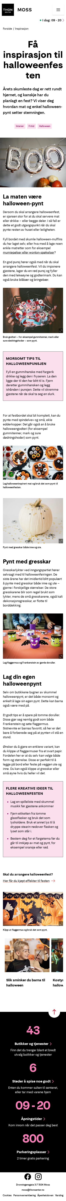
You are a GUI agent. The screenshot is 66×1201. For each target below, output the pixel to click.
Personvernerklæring (24, 1195)
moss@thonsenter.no (33, 1189)
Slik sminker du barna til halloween (25, 982)
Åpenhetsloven (45, 1195)
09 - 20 (51, 20)
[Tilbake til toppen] (54, 1012)
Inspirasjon (21, 28)
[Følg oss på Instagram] (38, 1176)
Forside (7, 28)
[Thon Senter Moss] (17, 9)
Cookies (7, 1195)
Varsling (59, 1195)
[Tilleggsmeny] (58, 10)
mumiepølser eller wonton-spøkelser (28, 252)
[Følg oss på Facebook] (27, 1176)
